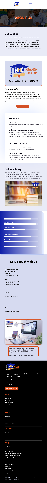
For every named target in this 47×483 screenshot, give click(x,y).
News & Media (8, 407)
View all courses (22, 106)
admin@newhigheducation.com (11, 379)
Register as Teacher (11, 388)
